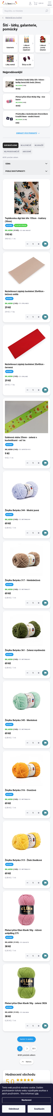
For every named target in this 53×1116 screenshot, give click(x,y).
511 (34, 1049)
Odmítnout (14, 1109)
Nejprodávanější (11, 152)
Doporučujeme (10, 145)
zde (36, 1093)
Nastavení (26, 1100)
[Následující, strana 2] (27, 1048)
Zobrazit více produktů (26, 133)
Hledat (46, 11)
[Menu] (49, 3)
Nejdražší (39, 145)
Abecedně (27, 152)
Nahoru (28, 1062)
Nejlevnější (26, 145)
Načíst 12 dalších (26, 1039)
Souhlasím (39, 1109)
